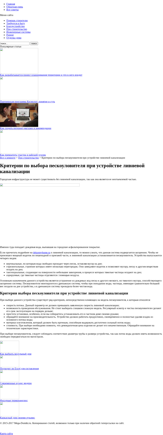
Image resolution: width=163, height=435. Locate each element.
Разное (10, 35)
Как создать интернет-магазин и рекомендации (25, 128)
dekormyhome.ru (41, 252)
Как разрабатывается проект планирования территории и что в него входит (41, 75)
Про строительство (16, 29)
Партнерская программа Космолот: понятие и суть (27, 101)
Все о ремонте (7, 157)
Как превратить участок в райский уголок (23, 155)
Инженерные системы (18, 32)
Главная (10, 4)
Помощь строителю (17, 20)
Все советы (12, 9)
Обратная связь (14, 6)
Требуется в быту (15, 23)
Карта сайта (6, 433)
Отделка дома (13, 37)
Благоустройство (15, 26)
